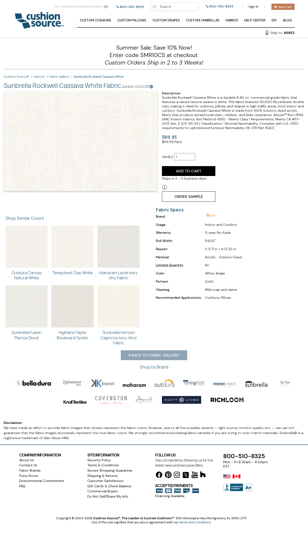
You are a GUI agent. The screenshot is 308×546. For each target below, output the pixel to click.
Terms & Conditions (103, 465)
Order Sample (188, 196)
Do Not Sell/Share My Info (107, 496)
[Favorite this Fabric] (147, 86)
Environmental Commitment (41, 481)
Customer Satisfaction (105, 481)
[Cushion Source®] (39, 26)
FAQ (22, 486)
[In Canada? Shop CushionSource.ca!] (236, 479)
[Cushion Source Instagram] (176, 475)
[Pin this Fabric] (151, 86)
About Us (26, 460)
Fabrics (232, 20)
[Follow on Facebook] (159, 475)
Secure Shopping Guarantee (109, 470)
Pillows (131, 20)
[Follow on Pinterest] (168, 475)
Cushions (95, 20)
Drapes (166, 20)
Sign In (253, 7)
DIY (274, 20)
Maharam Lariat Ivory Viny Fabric (118, 275)
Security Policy (99, 460)
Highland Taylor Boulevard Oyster (72, 335)
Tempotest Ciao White (72, 272)
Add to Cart (188, 171)
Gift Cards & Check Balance (109, 486)
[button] (280, 33)
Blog (287, 20)
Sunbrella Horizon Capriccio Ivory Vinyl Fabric (118, 337)
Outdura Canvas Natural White (27, 275)
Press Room (28, 476)
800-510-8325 (132, 7)
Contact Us (28, 465)
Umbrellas (202, 20)
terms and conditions (195, 522)
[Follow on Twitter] (185, 475)
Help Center (254, 20)
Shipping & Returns (102, 476)
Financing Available (170, 496)
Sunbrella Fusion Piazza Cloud (27, 335)
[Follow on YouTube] (194, 475)
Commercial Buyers (102, 491)
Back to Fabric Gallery (155, 355)
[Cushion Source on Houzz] (203, 475)
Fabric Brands (30, 470)
